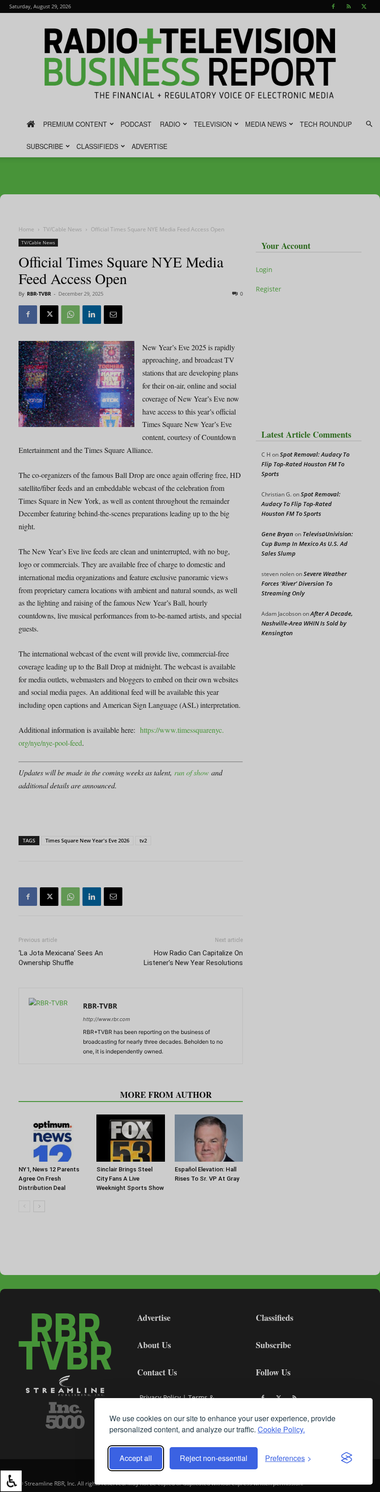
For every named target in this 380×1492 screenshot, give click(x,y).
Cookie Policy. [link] (281, 1429)
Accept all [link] (136, 1458)
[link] (11, 1481)
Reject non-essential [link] (213, 1458)
